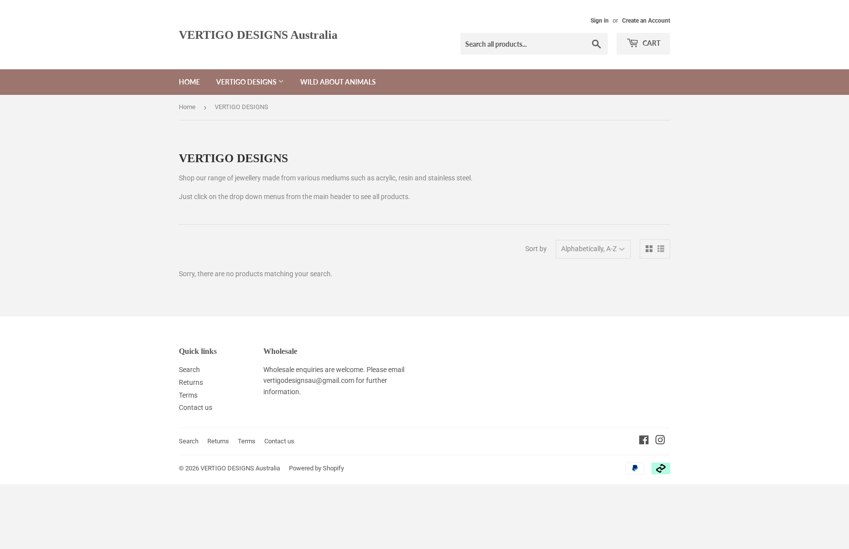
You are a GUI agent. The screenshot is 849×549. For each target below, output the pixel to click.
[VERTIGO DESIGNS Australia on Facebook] (644, 441)
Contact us (195, 407)
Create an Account (646, 20)
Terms (188, 395)
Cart (650, 43)
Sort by (536, 249)
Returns (191, 382)
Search (189, 370)
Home (189, 82)
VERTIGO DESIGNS (247, 82)
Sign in (600, 20)
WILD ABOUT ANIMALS (338, 82)
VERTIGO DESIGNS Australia (258, 34)
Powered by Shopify (316, 468)
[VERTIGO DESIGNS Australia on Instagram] (660, 441)
